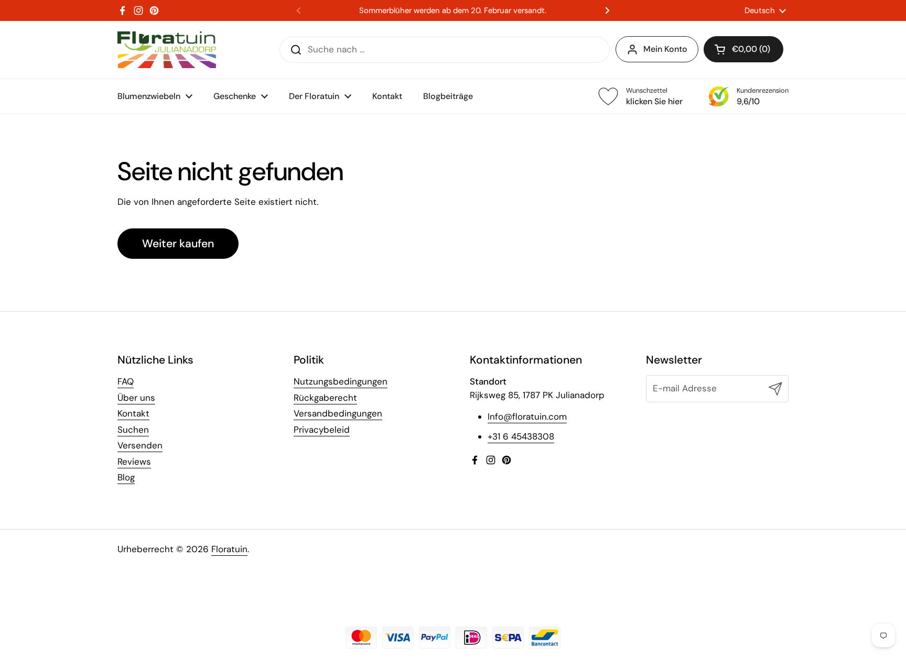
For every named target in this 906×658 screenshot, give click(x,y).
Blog (126, 477)
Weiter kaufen (178, 243)
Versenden (140, 445)
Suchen (133, 429)
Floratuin (229, 549)
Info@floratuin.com (527, 416)
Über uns (136, 397)
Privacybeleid (322, 429)
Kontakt (133, 413)
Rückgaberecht (325, 397)
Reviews (134, 461)
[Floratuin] (166, 49)
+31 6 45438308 (521, 436)
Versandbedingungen (338, 413)
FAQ (125, 381)
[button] (743, 49)
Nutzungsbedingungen (340, 381)
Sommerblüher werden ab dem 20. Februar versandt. (452, 11)
